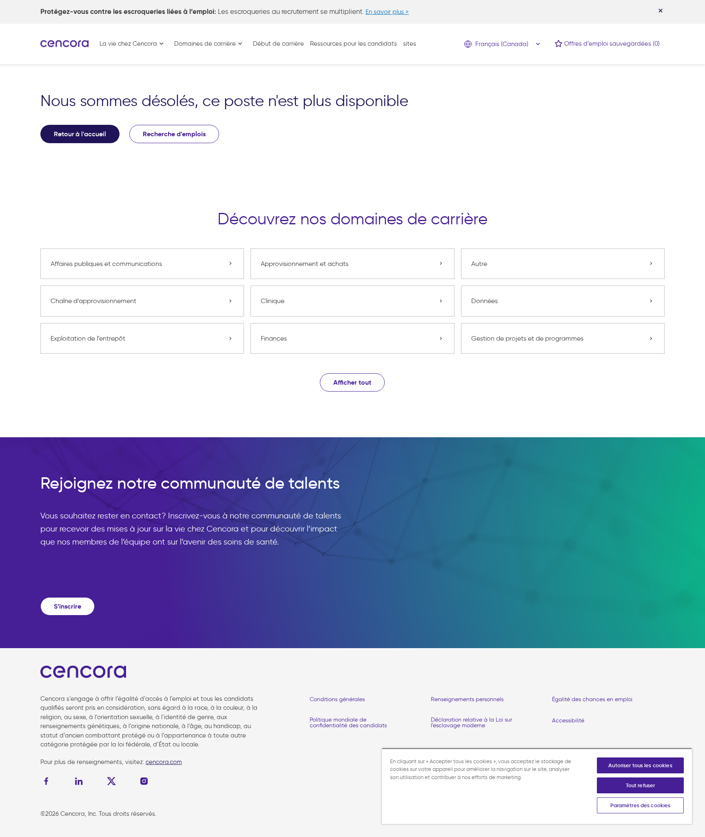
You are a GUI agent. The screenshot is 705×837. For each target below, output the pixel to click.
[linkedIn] (79, 781)
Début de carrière (278, 43)
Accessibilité (568, 720)
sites (409, 43)
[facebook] (48, 781)
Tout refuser (640, 785)
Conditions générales (337, 699)
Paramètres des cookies (640, 805)
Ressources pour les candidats (353, 43)
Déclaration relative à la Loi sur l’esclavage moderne (471, 722)
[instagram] (144, 781)
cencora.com (164, 762)
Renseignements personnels (467, 699)
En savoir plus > (387, 12)
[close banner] (660, 11)
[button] (352, 382)
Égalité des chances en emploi (592, 699)
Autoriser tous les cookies (640, 765)
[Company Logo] (64, 43)
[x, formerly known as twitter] (111, 781)
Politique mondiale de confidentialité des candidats (348, 722)
